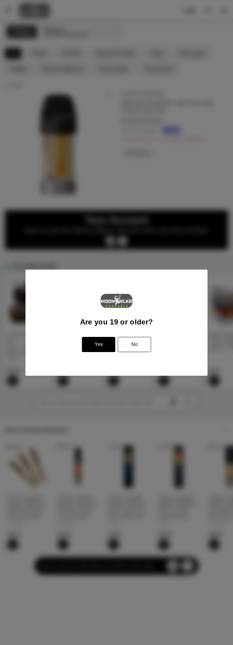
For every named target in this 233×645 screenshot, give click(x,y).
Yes (99, 344)
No (134, 344)
